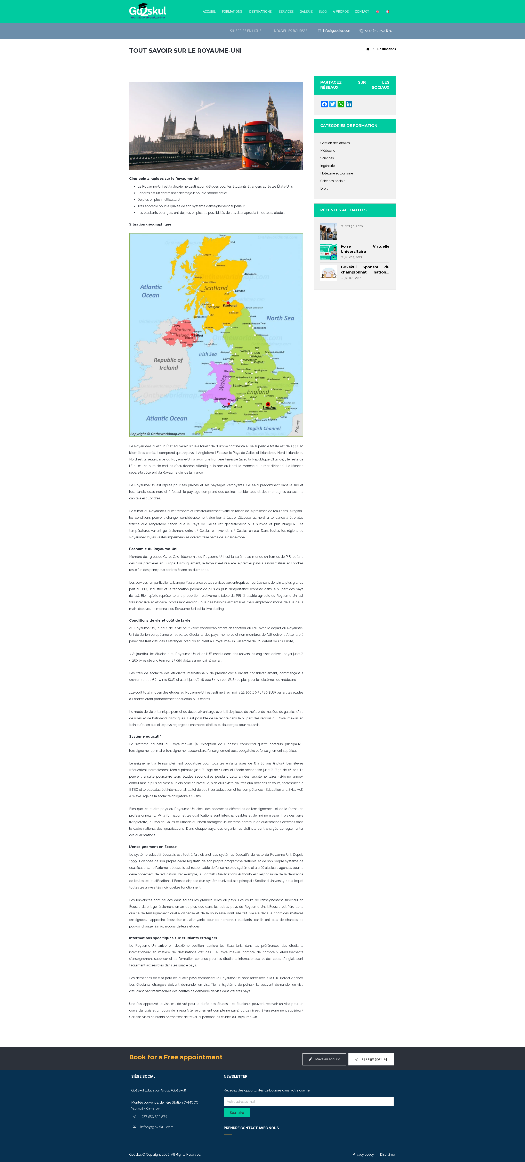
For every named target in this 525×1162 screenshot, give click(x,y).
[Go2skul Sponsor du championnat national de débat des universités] (328, 273)
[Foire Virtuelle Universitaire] (328, 252)
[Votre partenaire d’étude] (147, 11)
